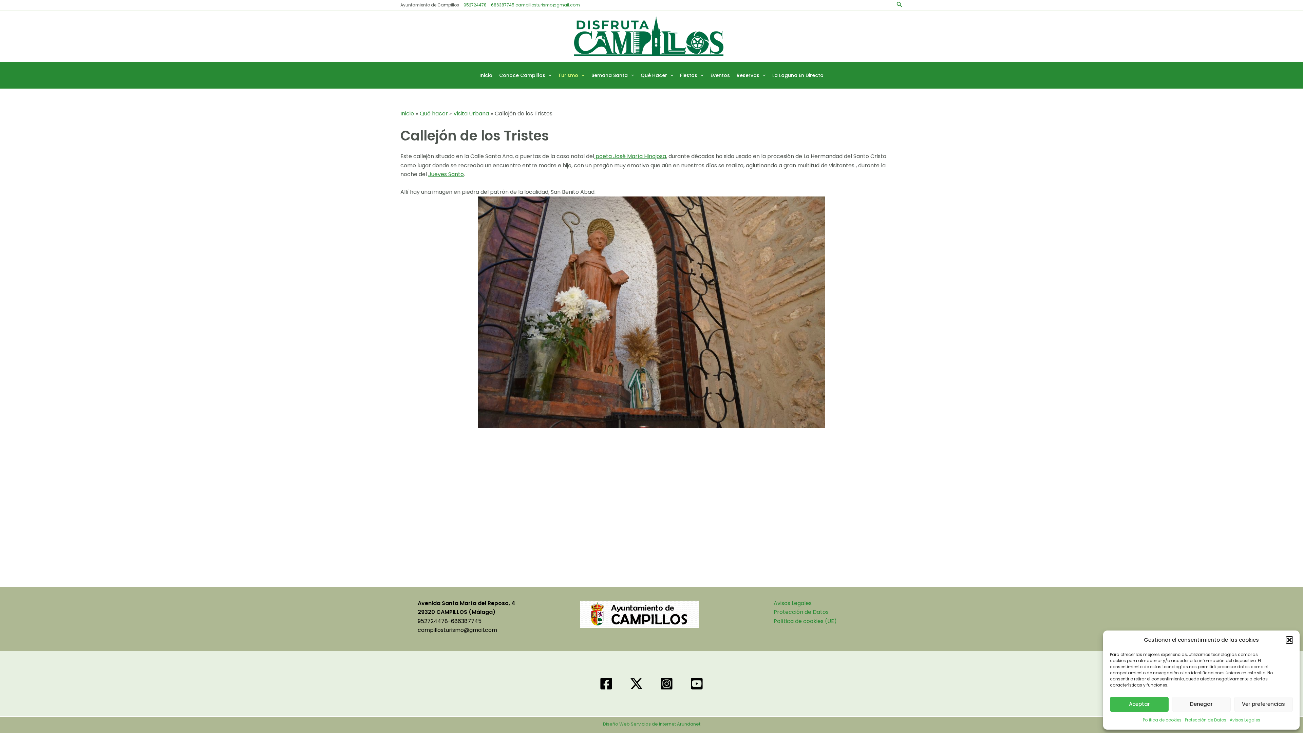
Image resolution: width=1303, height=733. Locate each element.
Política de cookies (1162, 720)
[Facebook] (606, 683)
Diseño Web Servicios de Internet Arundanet (651, 724)
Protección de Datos (1205, 720)
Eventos (720, 75)
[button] (1289, 640)
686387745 (502, 5)
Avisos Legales (1245, 720)
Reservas (748, 75)
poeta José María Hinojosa (630, 156)
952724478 (475, 5)
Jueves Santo (446, 174)
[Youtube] (696, 683)
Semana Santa (609, 75)
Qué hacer (654, 75)
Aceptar (1139, 704)
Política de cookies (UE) (805, 621)
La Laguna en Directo (798, 75)
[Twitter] (636, 683)
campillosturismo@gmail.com (547, 5)
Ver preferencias (1263, 704)
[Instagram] (666, 683)
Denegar (1201, 704)
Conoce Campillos (522, 75)
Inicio (485, 75)
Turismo (568, 75)
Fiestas (688, 75)
